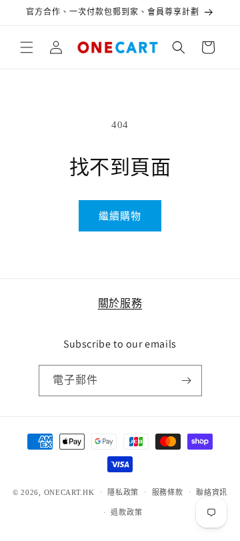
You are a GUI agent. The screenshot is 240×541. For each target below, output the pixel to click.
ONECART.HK (69, 492)
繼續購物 (120, 216)
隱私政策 (123, 492)
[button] (26, 47)
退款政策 (126, 512)
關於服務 (120, 303)
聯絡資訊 (211, 492)
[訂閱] (186, 380)
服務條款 (167, 492)
